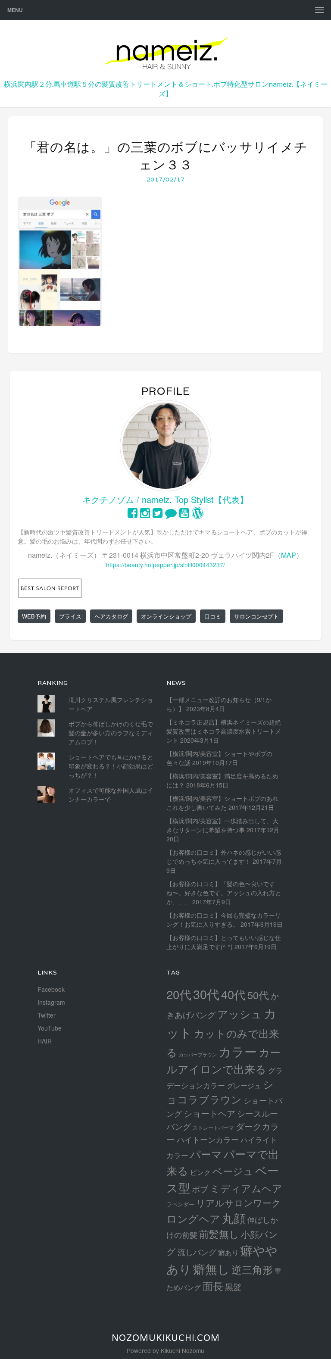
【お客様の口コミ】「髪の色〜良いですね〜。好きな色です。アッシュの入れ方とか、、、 (223, 892)
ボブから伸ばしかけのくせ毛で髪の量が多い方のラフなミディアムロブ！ (111, 732)
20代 (178, 994)
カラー (238, 1051)
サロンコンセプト (256, 616)
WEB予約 (34, 616)
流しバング (197, 1251)
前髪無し (219, 1234)
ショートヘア (209, 1113)
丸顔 (233, 1217)
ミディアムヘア (246, 1188)
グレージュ (244, 1085)
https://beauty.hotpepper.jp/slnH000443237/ (165, 564)
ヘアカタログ (111, 616)
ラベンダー (180, 1204)
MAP (288, 555)
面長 (213, 1285)
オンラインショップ (166, 616)
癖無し (211, 1268)
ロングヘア (193, 1218)
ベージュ (232, 1171)
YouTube (49, 1028)
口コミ (212, 616)
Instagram (51, 1002)
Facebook (51, 989)
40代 (233, 994)
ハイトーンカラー (208, 1139)
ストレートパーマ (213, 1127)
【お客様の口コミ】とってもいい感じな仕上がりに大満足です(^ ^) (223, 942)
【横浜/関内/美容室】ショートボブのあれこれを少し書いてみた (222, 803)
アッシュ (239, 1013)
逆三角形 (252, 1269)
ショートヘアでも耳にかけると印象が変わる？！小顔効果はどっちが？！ (111, 766)
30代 (206, 994)
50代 (258, 994)
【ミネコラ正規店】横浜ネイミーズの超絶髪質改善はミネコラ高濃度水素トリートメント (223, 731)
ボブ (200, 1188)
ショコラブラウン (220, 1091)
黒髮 (233, 1286)
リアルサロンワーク (238, 1202)
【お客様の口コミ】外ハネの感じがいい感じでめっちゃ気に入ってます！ (223, 856)
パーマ (206, 1153)
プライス (70, 616)
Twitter (46, 1015)
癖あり (228, 1252)
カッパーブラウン (198, 1054)
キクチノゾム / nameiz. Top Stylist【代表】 (165, 499)
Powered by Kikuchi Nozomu (165, 1350)
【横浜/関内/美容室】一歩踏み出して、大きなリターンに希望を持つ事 (222, 825)
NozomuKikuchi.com (166, 1337)
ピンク (200, 1172)
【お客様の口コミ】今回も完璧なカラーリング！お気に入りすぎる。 (223, 919)
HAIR (44, 1041)
